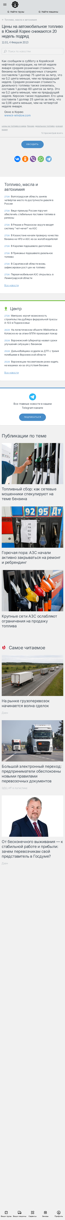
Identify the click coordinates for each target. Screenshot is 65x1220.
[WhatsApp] (41, 159)
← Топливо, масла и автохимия (19, 19)
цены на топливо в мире (14, 126)
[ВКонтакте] (17, 159)
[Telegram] (49, 159)
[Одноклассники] (25, 159)
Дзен (5, 712)
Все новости (11, 285)
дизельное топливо (45, 126)
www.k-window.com (17, 115)
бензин (30, 126)
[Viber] (33, 159)
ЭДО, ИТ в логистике (14, 788)
